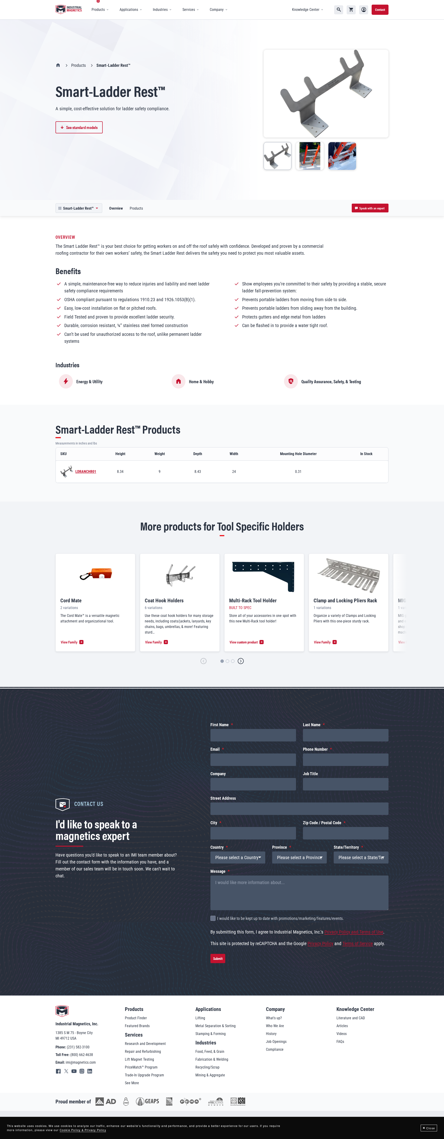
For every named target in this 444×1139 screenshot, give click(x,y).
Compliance (275, 1049)
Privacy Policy (320, 943)
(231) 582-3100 (78, 1047)
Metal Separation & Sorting (215, 1026)
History (271, 1034)
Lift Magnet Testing (139, 1059)
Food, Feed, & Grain (209, 1051)
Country (217, 847)
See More (132, 1083)
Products (78, 65)
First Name (219, 724)
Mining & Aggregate (210, 1075)
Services (134, 1035)
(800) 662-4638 (81, 1055)
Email (215, 749)
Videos (341, 1034)
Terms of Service (357, 943)
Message (217, 871)
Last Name (312, 724)
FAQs (340, 1041)
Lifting (200, 1018)
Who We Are (275, 1026)
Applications (208, 1009)
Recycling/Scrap (207, 1067)
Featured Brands (137, 1026)
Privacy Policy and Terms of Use (353, 932)
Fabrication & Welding (211, 1059)
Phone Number (315, 749)
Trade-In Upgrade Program (144, 1075)
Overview (116, 208)
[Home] (69, 10)
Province (279, 847)
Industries (205, 1043)
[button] (203, 661)
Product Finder (136, 1018)
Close (430, 1128)
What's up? (274, 1018)
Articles (342, 1026)
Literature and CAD (350, 1018)
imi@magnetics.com (81, 1062)
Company (218, 773)
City (213, 822)
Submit (217, 958)
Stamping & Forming (210, 1034)
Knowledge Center (355, 1009)
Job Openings (276, 1041)
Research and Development (145, 1043)
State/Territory (346, 847)
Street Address (223, 798)
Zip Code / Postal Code (322, 822)
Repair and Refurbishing (143, 1051)
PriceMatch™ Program (141, 1067)
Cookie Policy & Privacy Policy (83, 1130)
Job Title (310, 773)
